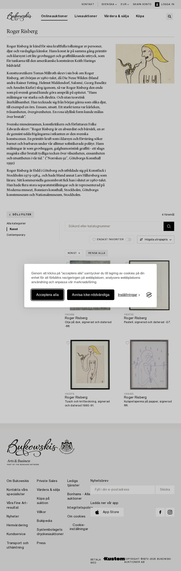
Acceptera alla (47, 294)
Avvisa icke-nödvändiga (90, 294)
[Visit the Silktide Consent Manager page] (149, 295)
